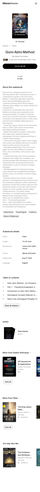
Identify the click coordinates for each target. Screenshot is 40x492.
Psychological (21, 212)
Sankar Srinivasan (21, 56)
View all (8, 382)
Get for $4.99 (20, 66)
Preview (21, 42)
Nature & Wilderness (11, 216)
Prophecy (32, 212)
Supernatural (8, 212)
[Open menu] (36, 3)
